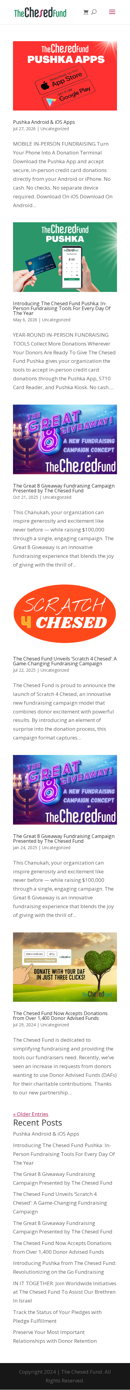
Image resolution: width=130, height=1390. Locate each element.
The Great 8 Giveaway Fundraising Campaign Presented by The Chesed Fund (64, 488)
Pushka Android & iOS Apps (44, 122)
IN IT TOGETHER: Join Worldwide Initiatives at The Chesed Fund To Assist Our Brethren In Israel (64, 1292)
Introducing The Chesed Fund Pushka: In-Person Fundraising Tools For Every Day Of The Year (62, 308)
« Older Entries (30, 1113)
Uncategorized (55, 128)
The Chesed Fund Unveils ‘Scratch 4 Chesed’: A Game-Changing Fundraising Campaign (65, 661)
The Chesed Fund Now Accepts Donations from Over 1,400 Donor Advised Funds (60, 1015)
